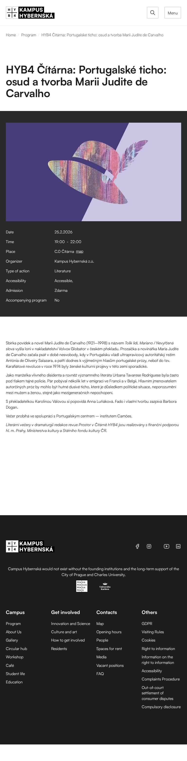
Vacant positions (110, 665)
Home (11, 34)
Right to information (158, 648)
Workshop (14, 656)
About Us (13, 631)
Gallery (12, 640)
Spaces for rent (109, 648)
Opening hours (109, 631)
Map (100, 623)
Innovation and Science (70, 623)
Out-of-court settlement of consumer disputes (157, 693)
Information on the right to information (158, 659)
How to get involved (68, 640)
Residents (59, 648)
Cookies (148, 640)
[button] (172, 12)
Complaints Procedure (161, 679)
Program (28, 34)
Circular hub (16, 648)
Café (10, 665)
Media (101, 656)
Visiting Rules (153, 631)
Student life (15, 673)
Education (14, 681)
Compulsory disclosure (161, 706)
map (79, 251)
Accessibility (152, 670)
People (102, 640)
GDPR (147, 623)
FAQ (100, 673)
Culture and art (64, 631)
